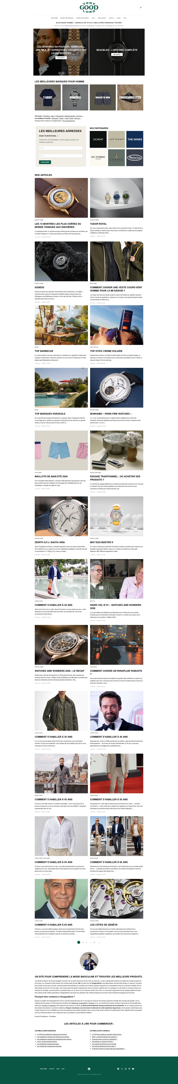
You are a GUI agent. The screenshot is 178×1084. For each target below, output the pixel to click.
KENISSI (39, 287)
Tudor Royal (98, 223)
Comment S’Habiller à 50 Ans (109, 799)
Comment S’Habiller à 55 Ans (53, 862)
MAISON (36, 347)
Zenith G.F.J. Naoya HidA (50, 542)
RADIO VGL (92, 601)
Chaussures (60, 116)
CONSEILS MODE (39, 601)
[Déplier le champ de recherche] (140, 7)
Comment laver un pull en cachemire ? (104, 1039)
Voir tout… (77, 118)
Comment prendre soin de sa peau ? (104, 1046)
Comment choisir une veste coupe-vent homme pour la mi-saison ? (116, 289)
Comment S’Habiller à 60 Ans (109, 862)
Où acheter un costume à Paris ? (102, 1041)
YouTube (44, 1005)
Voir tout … (80, 116)
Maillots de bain (70, 116)
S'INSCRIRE (45, 162)
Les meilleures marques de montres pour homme (53, 1037)
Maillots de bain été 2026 (51, 476)
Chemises (46, 116)
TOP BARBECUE (44, 351)
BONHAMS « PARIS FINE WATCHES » (111, 413)
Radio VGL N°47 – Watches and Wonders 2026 (115, 606)
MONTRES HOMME (39, 220)
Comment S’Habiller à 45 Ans (53, 799)
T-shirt (66, 118)
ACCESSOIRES (38, 472)
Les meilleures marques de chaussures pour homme (54, 1039)
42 (94, 942)
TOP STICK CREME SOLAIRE (106, 351)
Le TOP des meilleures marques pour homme (52, 1034)
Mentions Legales (96, 1074)
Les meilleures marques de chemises (49, 1046)
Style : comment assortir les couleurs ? (104, 1037)
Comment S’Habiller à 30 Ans (53, 605)
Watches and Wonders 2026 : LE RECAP (59, 670)
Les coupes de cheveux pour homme (104, 1044)
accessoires (83, 1003)
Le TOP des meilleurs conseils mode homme (106, 1034)
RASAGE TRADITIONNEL (95, 472)
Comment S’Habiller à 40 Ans (109, 736)
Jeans (53, 116)
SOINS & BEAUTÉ (94, 347)
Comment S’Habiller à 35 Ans (53, 736)
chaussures (109, 25)
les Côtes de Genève (104, 924)
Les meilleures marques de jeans (48, 1044)
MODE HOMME (93, 283)
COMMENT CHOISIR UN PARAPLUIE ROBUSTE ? (116, 672)
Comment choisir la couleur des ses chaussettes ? (108, 1049)
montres (98, 25)
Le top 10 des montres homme (47, 1041)
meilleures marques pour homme (72, 25)
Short (71, 118)
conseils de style (90, 25)
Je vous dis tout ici (69, 121)
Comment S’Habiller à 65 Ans (53, 924)
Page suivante (99, 942)
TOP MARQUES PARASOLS (50, 413)
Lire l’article (62, 58)
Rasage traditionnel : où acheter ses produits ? (115, 478)
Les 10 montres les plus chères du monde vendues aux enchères (58, 225)
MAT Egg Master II (101, 542)
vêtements (74, 1003)
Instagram (52, 1005)
